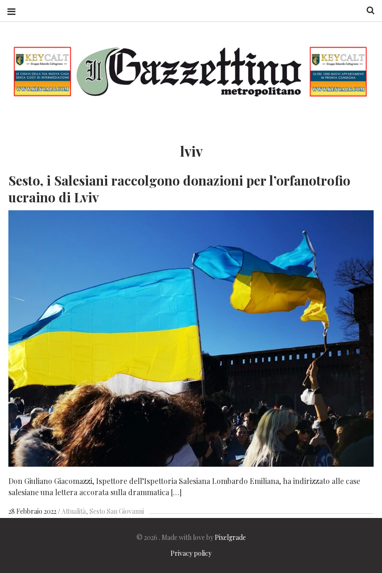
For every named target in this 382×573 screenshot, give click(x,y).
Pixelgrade (230, 537)
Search (367, 10)
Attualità (73, 511)
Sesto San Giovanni (116, 511)
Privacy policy (191, 553)
